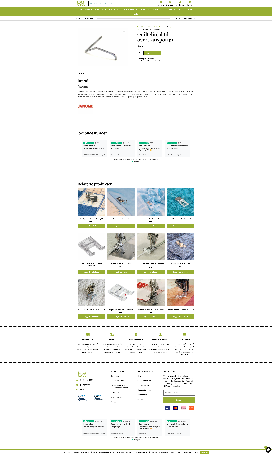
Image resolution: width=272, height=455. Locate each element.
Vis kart (83, 389)
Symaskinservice (159, 9)
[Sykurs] (161, 2)
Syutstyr (112, 9)
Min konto (180, 5)
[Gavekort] (170, 2)
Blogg (189, 9)
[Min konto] (180, 2)
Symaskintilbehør (128, 9)
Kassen (190, 5)
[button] (124, 32)
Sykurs (161, 5)
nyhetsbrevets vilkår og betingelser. (177, 384)
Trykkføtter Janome (160, 27)
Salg (136, 14)
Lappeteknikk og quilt (152, 60)
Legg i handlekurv (152, 53)
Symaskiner (85, 9)
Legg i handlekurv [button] (91, 226)
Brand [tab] (81, 73)
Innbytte (172, 9)
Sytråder (143, 9)
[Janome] (86, 113)
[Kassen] (190, 2)
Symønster (99, 9)
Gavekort (170, 5)
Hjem (139, 27)
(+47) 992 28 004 (87, 380)
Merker (181, 9)
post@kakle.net (86, 385)
